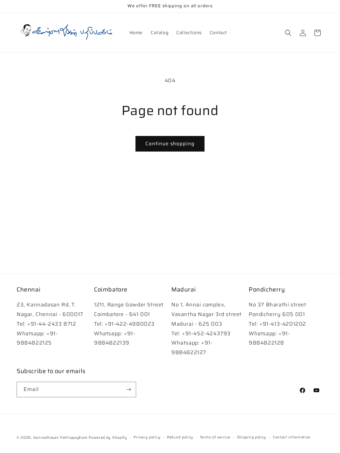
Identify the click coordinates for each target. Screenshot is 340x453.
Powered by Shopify (108, 437)
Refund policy (180, 437)
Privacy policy (146, 437)
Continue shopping (170, 144)
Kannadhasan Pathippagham (60, 437)
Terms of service (215, 437)
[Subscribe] (128, 389)
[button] (288, 33)
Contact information (292, 437)
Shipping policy (252, 437)
